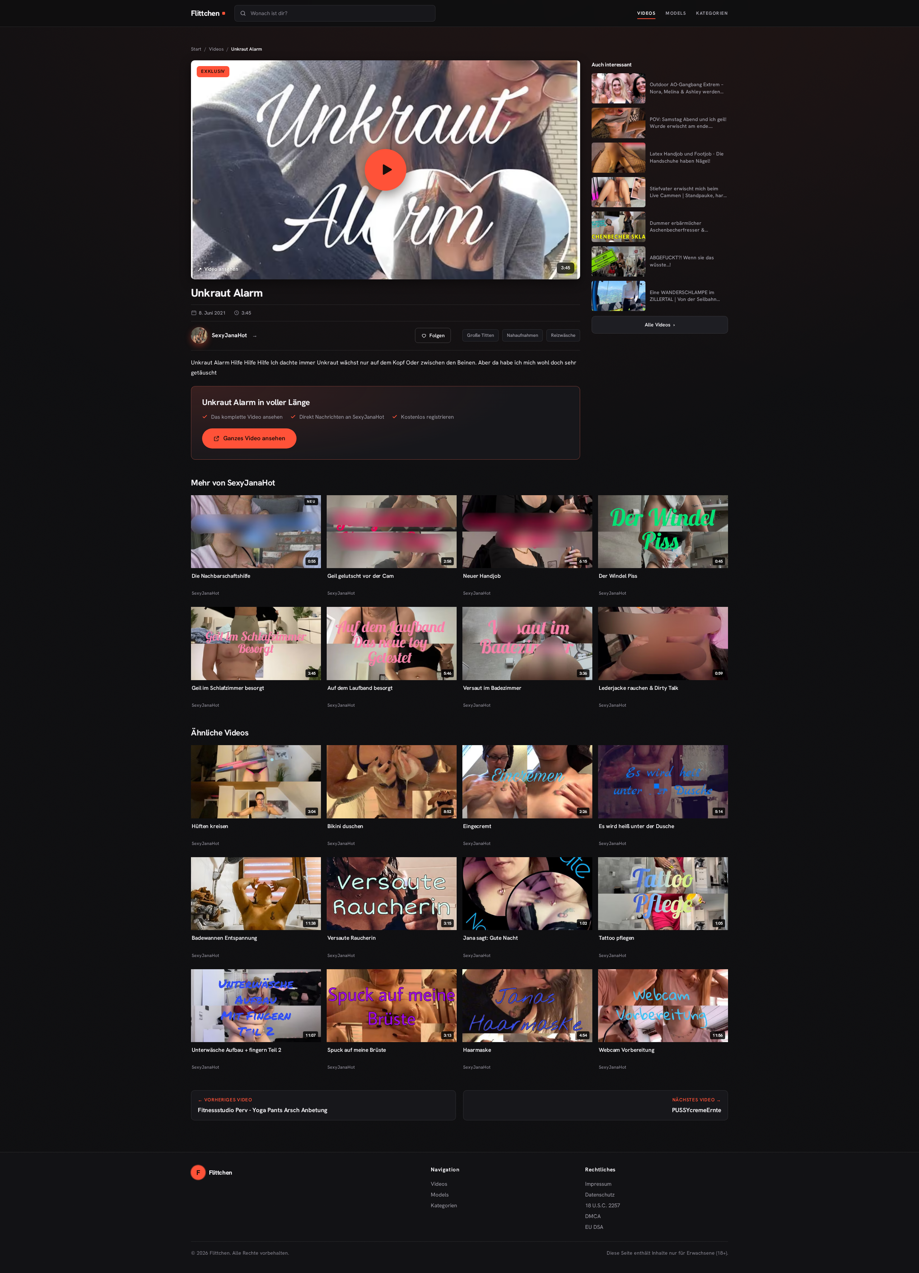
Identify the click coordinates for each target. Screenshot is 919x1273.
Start (196, 49)
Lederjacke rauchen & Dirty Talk (638, 688)
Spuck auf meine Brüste (356, 1050)
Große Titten (480, 335)
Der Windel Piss (618, 576)
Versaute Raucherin (351, 938)
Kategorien (712, 13)
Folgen (436, 337)
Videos (646, 13)
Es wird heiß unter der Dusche (636, 826)
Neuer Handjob (481, 576)
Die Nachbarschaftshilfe (221, 576)
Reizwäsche (563, 335)
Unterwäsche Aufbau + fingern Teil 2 (236, 1050)
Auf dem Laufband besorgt (360, 688)
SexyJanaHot (205, 593)
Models (676, 13)
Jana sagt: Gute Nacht (490, 938)
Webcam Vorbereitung (626, 1050)
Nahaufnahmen (522, 335)
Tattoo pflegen (616, 938)
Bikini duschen (345, 826)
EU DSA (594, 1227)
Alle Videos (660, 324)
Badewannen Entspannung (224, 938)
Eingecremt (477, 826)
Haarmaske (477, 1050)
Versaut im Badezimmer (492, 688)
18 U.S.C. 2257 (602, 1205)
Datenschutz (600, 1194)
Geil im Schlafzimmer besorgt (228, 688)
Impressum (598, 1184)
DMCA (593, 1216)
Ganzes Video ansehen (260, 440)
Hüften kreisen (210, 826)
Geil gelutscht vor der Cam (360, 576)
